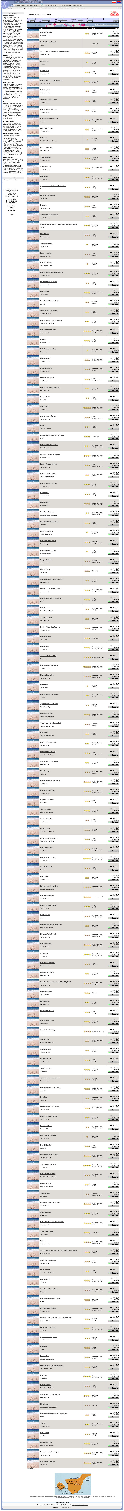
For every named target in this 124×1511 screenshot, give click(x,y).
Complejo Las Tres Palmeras (50, 387)
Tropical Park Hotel (46, 1231)
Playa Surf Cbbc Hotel (47, 1327)
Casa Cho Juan (45, 637)
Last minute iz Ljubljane (34, 5)
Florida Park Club (46, 1442)
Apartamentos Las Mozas (49, 761)
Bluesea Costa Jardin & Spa (50, 780)
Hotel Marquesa (45, 358)
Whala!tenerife (45, 1270)
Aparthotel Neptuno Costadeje (50, 598)
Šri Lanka (28, 8)
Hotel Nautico (45, 608)
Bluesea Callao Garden (48, 541)
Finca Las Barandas (47, 1011)
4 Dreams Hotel (45, 167)
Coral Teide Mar (45, 157)
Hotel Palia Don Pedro (47, 963)
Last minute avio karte (63, 5)
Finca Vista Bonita (46, 531)
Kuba (38, 8)
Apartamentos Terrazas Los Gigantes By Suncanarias (59, 1250)
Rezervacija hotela (50, 5)
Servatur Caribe (45, 809)
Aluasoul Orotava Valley (48, 656)
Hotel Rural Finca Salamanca (50, 1087)
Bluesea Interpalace (47, 675)
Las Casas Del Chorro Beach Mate (52, 435)
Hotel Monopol (45, 502)
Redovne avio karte (77, 5)
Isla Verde (43, 1346)
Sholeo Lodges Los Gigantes (50, 1107)
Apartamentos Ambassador (50, 1078)
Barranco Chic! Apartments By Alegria (53, 1413)
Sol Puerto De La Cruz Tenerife (50, 589)
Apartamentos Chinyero (48, 109)
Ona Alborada (45, 1193)
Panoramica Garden (47, 378)
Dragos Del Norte (46, 560)
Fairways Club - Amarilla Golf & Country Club (55, 1318)
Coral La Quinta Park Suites (49, 119)
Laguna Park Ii (45, 397)
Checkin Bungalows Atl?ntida (50, 1298)
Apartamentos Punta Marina (50, 1394)
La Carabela (44, 234)
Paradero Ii (44, 732)
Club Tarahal (44, 876)
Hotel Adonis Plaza (46, 713)
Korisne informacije (79, 8)
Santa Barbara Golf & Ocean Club (51, 1366)
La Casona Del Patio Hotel (49, 1154)
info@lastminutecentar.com (80, 1505)
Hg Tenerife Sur (45, 1059)
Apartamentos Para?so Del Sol (51, 320)
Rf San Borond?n (46, 368)
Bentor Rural (44, 291)
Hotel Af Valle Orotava (47, 857)
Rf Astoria (43, 205)
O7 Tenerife (44, 953)
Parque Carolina (45, 253)
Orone (42, 426)
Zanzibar (16, 8)
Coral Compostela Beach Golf (50, 723)
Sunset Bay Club (46, 1068)
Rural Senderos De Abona (49, 445)
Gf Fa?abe (43, 1375)
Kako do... (70, 8)
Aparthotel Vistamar (47, 1020)
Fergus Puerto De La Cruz (49, 886)
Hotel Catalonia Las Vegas (49, 1452)
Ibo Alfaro (43, 1097)
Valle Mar (43, 1241)
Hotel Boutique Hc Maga (48, 349)
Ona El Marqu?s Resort (48, 550)
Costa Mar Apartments (48, 1135)
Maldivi (34, 8)
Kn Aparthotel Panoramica (49, 521)
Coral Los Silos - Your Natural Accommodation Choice (59, 224)
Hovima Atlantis (45, 1385)
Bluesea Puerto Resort (48, 330)
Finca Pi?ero (44, 61)
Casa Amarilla (45, 915)
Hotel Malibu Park (46, 1145)
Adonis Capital (45, 1039)
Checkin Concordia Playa (49, 665)
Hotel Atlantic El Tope (47, 790)
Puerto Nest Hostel (46, 128)
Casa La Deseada (46, 867)
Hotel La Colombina (47, 512)
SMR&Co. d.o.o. (66, 1507)
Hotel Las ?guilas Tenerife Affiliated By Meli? (55, 982)
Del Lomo (43, 138)
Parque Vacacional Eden (48, 464)
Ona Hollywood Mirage (48, 1260)
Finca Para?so (45, 1404)
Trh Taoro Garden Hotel (48, 1164)
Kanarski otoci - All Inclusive (13, 180)
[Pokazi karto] (73, 25)
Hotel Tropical (45, 90)
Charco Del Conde (46, 147)
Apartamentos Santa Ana (49, 704)
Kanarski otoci (50, 8)
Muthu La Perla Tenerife (48, 934)
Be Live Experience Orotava (50, 454)
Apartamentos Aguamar (48, 1337)
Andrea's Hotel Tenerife (48, 742)
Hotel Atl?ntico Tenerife (48, 473)
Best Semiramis (45, 943)
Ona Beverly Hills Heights (49, 1116)
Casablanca (44, 493)
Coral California (45, 1183)
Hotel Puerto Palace (47, 896)
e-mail (11, 214)
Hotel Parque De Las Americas (51, 924)
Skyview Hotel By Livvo (48, 99)
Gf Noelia (43, 339)
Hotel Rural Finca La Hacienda (50, 301)
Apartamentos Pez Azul (48, 483)
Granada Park (45, 828)
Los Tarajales (45, 1001)
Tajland (58, 8)
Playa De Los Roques (47, 195)
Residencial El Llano (47, 972)
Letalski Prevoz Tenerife (48, 42)
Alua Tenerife (44, 406)
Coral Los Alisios (46, 991)
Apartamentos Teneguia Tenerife (51, 272)
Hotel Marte (44, 176)
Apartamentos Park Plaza (49, 215)
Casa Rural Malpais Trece (49, 1289)
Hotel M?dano (45, 1279)
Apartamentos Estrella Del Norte (51, 80)
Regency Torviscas (47, 800)
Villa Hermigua (45, 771)
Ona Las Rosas (45, 1049)
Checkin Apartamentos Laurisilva (51, 579)
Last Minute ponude (20, 5)
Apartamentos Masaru (48, 416)
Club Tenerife (44, 1433)
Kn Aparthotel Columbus (48, 838)
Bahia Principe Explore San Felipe (52, 1222)
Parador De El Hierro (47, 1461)
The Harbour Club (46, 243)
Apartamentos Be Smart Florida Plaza (53, 186)
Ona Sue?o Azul (45, 1212)
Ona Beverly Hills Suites (48, 905)
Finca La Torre (45, 569)
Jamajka (63, 8)
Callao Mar (44, 685)
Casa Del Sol (44, 71)
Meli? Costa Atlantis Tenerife (50, 1202)
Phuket (43, 8)
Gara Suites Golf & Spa (48, 1030)
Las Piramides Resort (47, 752)
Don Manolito (44, 646)
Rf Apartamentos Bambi (48, 282)
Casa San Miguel (46, 262)
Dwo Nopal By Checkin (48, 1308)
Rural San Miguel (46, 1126)
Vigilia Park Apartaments (49, 310)
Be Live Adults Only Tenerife (50, 627)
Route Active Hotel (46, 848)
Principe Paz (44, 1356)
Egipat (22, 8)
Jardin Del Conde (46, 617)
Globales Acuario (46, 32)
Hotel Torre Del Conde (47, 1174)
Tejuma (42, 1423)
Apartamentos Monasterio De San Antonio (54, 51)
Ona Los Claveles (46, 819)
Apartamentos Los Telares (49, 694)
